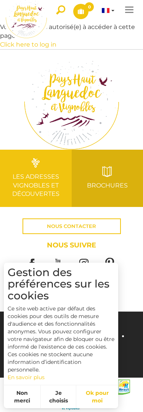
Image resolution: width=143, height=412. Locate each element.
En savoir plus (26, 377)
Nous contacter (71, 226)
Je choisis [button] (58, 396)
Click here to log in (28, 44)
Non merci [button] (22, 396)
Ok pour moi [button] (97, 396)
